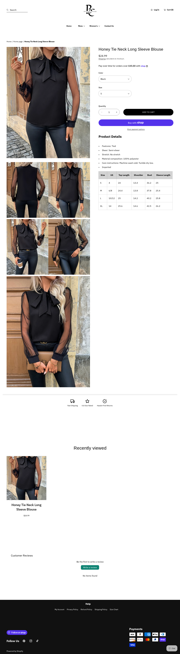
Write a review (90, 567)
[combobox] (17, 10)
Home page (18, 41)
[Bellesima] (90, 10)
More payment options (136, 129)
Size (100, 87)
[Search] (8, 10)
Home (9, 41)
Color (101, 73)
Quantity (102, 106)
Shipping (102, 59)
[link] (80, 26)
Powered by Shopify (15, 651)
